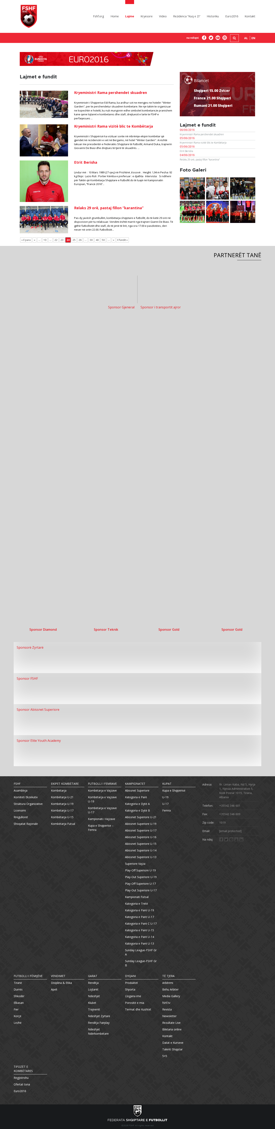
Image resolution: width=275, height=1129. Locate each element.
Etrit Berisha (85, 162)
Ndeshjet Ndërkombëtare (98, 1031)
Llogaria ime (133, 996)
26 (80, 240)
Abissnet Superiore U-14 (140, 850)
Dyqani (130, 976)
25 (74, 240)
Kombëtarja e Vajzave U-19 (102, 799)
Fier (16, 1009)
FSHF (17, 784)
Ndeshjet (94, 996)
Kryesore (147, 16)
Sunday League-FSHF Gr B (141, 963)
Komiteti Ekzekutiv (26, 797)
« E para (26, 240)
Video (163, 16)
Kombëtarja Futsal (63, 824)
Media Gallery (171, 996)
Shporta (130, 989)
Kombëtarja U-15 (62, 817)
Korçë (17, 1016)
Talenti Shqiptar (172, 1049)
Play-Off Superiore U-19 (140, 870)
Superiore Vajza (135, 864)
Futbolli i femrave (102, 784)
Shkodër (19, 996)
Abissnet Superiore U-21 (140, 817)
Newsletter (169, 1016)
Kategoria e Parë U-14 (139, 937)
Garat (92, 976)
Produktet (131, 983)
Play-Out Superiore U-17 (141, 890)
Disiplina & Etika (61, 983)
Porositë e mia (134, 1003)
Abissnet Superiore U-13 (140, 857)
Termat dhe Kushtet (138, 1009)
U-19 (165, 797)
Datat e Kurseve (172, 1043)
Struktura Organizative (28, 804)
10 (44, 240)
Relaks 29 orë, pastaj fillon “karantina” (109, 207)
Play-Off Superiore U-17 (140, 884)
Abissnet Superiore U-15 (140, 844)
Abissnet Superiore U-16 (140, 837)
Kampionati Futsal (137, 897)
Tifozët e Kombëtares (23, 1069)
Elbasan (19, 1003)
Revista (167, 1009)
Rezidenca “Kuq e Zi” (186, 16)
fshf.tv (166, 1003)
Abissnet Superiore (137, 790)
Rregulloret (21, 817)
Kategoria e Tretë (136, 903)
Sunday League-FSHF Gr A (141, 952)
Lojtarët (93, 989)
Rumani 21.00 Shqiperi (213, 105)
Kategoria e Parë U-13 (139, 943)
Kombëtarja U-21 (62, 797)
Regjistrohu (21, 1078)
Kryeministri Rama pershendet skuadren (110, 92)
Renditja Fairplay (99, 1023)
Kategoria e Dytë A (137, 804)
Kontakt (250, 16)
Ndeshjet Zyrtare (99, 1016)
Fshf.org (98, 16)
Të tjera (168, 976)
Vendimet (58, 976)
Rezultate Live (171, 1023)
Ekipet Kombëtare (65, 784)
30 (91, 240)
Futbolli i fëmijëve (28, 976)
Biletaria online (172, 1029)
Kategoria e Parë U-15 (139, 930)
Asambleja (20, 790)
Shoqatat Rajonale (26, 824)
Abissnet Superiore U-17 (140, 830)
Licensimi (20, 810)
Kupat (167, 784)
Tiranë (18, 983)
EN (253, 38)
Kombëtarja (58, 790)
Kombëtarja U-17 (62, 810)
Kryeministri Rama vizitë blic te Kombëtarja (113, 126)
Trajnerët (94, 1009)
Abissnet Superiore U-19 (140, 824)
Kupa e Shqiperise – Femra (101, 828)
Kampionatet (135, 784)
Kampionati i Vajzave (101, 819)
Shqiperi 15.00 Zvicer (212, 90)
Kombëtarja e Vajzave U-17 (102, 810)
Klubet (92, 1003)
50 (103, 240)
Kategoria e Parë (136, 797)
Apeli (54, 989)
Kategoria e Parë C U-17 (141, 923)
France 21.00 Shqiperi (212, 98)
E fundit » (122, 240)
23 (62, 240)
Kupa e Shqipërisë (173, 790)
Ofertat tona (22, 1084)
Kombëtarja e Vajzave (102, 790)
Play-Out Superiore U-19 (141, 877)
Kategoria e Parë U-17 (139, 917)
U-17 (165, 804)
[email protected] (230, 831)
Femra (166, 810)
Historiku (213, 16)
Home (115, 16)
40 (97, 240)
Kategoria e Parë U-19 (139, 910)
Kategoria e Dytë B (137, 810)
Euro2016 (231, 16)
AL (246, 38)
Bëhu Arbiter (170, 989)
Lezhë (18, 1023)
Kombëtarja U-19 (62, 804)
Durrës (18, 989)
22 (56, 240)
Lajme (129, 16)
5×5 (164, 1056)
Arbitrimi (167, 983)
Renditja (93, 983)
